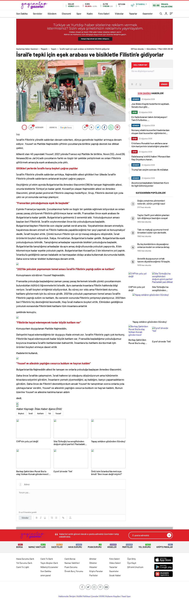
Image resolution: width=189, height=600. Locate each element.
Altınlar (92, 558)
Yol (49, 413)
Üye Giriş (131, 558)
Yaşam (53, 49)
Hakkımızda (63, 596)
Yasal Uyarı (126, 596)
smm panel (45, 575)
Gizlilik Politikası (83, 596)
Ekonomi (66, 13)
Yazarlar (133, 13)
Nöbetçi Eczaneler (49, 567)
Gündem (52, 13)
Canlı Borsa (70, 558)
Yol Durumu (145, 546)
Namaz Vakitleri (36, 546)
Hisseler (112, 546)
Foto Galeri (103, 13)
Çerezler (94, 596)
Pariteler (127, 546)
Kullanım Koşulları (113, 596)
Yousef (58, 413)
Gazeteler (148, 13)
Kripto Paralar (165, 546)
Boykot (21, 413)
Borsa (19, 546)
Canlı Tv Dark (46, 558)
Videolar (119, 13)
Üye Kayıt (131, 563)
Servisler (37, 13)
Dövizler (93, 563)
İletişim (73, 596)
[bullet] (56, 517)
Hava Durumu (75, 546)
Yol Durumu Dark (24, 563)
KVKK (102, 596)
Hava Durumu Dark (25, 558)
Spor (78, 13)
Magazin (44, 49)
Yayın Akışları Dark (49, 563)
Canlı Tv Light (22, 567)
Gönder (25, 517)
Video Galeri (115, 563)
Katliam (40, 413)
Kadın (90, 13)
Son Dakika (21, 13)
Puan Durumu (95, 546)
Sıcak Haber (115, 575)
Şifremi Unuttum (135, 567)
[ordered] (52, 517)
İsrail (31, 413)
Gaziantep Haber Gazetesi (27, 49)
